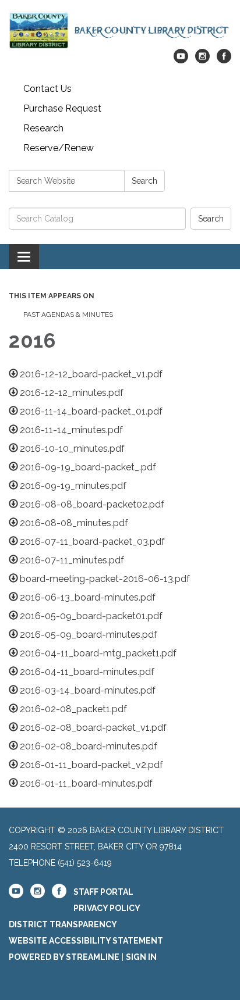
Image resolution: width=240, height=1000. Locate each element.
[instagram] (202, 60)
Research (43, 128)
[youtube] (181, 60)
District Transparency (63, 924)
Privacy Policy (106, 908)
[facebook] (224, 60)
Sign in (141, 957)
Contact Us (47, 88)
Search (144, 180)
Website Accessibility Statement (86, 940)
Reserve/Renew (58, 147)
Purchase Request (62, 108)
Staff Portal (103, 892)
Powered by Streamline (64, 957)
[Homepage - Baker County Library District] (120, 30)
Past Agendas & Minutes (68, 314)
